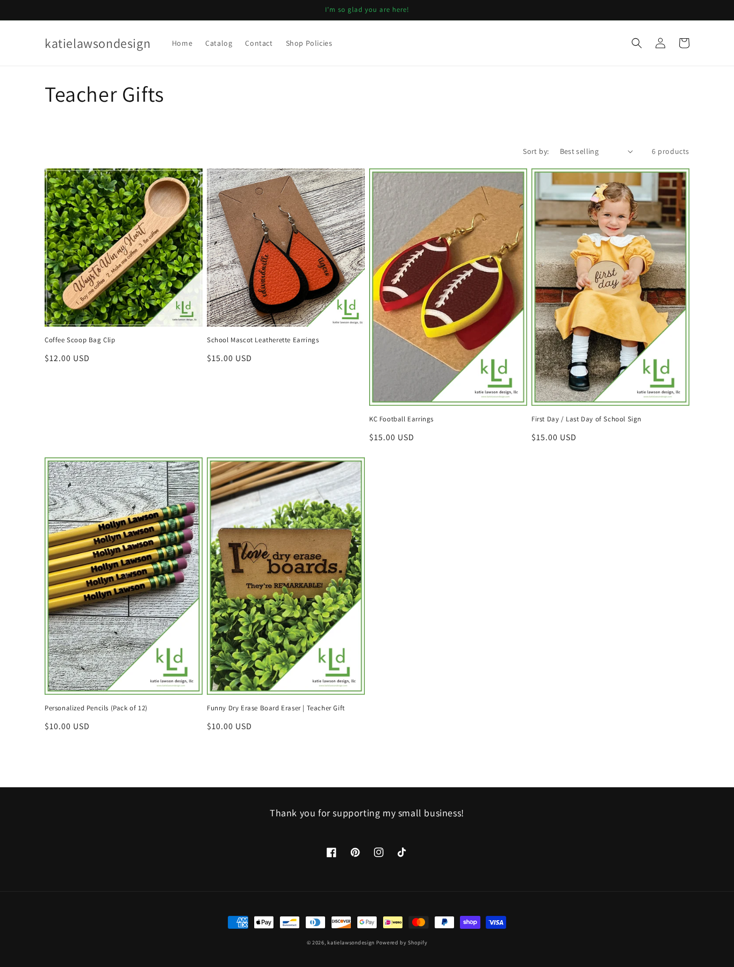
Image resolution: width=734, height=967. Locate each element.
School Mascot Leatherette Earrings (263, 340)
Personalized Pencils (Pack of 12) (96, 708)
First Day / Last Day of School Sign (586, 419)
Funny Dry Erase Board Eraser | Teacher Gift (276, 708)
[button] (637, 43)
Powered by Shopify (402, 942)
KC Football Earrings (401, 419)
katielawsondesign (351, 942)
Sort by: (536, 151)
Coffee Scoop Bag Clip (80, 340)
